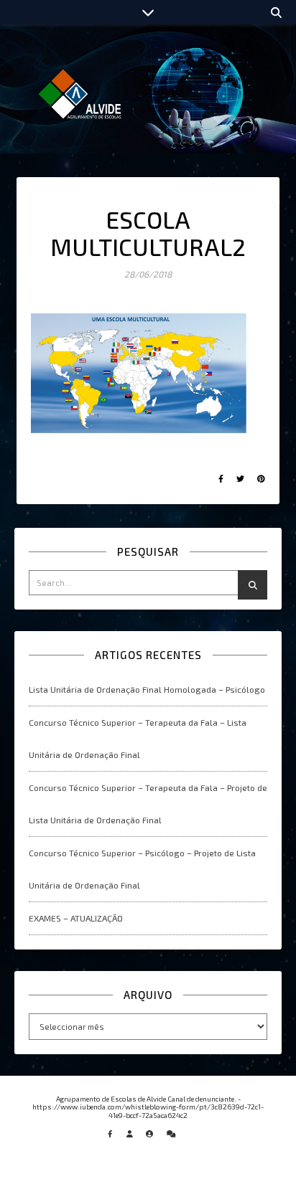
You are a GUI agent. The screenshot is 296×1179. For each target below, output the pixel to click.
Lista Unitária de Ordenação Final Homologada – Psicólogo (147, 689)
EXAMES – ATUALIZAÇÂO (76, 918)
